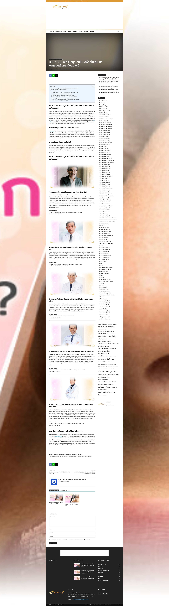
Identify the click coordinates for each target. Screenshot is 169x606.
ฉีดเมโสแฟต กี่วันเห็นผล (104, 233)
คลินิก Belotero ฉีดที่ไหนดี (105, 114)
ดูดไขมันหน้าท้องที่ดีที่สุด (113, 374)
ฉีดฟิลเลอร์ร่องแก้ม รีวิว (102, 368)
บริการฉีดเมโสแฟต (103, 379)
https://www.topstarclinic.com (63, 481)
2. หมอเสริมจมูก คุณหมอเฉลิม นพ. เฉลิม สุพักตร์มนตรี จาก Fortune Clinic (64, 95)
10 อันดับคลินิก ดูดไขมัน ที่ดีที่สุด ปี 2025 (108, 86)
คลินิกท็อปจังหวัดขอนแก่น (105, 168)
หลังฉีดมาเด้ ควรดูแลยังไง (105, 293)
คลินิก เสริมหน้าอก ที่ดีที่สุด (105, 142)
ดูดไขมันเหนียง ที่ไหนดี (104, 257)
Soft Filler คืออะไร (103, 113)
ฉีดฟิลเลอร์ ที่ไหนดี (102, 362)
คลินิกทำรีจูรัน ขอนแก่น (104, 178)
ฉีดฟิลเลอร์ (111, 359)
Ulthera (115, 324)
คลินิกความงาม (61, 0)
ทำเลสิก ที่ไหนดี (102, 261)
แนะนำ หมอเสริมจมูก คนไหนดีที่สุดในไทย (84, 456)
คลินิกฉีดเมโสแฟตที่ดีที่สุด (104, 341)
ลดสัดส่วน (101, 277)
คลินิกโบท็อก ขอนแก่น (104, 212)
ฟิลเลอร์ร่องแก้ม (100, 384)
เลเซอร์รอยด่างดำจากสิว (104, 313)
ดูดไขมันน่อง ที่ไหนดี (104, 253)
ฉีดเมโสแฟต (103, 371)
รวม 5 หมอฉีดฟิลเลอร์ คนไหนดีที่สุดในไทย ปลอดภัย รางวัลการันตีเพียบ (56, 503)
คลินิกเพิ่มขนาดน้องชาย (104, 204)
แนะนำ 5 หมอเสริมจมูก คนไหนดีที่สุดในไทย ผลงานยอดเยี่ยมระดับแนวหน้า (64, 88)
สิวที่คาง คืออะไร (103, 287)
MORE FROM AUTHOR (65, 490)
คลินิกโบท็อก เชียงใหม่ (104, 216)
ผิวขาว (66, 0)
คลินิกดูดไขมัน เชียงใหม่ (104, 166)
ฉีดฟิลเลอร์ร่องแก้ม (111, 362)
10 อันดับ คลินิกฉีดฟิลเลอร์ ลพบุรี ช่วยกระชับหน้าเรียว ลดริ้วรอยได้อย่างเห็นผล (84, 473)
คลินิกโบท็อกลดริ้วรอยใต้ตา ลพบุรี (107, 221)
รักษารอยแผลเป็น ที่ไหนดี (105, 269)
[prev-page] (50, 508)
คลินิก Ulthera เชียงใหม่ (104, 134)
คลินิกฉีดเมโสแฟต (102, 339)
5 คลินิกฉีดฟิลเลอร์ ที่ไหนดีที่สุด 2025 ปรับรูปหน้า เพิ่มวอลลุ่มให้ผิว (87, 577)
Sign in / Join (51, 0)
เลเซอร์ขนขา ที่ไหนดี (104, 305)
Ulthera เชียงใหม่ (102, 326)
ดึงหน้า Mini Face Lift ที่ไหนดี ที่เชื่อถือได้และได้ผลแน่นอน (59, 473)
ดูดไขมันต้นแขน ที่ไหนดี (104, 249)
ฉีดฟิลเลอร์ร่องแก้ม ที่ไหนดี (112, 364)
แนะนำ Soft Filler (102, 389)
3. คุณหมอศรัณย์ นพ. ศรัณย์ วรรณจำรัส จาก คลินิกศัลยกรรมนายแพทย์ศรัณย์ (64, 96)
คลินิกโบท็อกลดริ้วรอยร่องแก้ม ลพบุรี (107, 218)
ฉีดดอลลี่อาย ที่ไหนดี (104, 227)
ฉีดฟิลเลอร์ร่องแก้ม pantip (102, 364)
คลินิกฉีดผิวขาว (102, 333)
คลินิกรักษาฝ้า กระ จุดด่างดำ (105, 194)
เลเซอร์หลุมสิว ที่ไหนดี (104, 315)
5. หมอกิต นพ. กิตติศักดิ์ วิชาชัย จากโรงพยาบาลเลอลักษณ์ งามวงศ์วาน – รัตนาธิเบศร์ (65, 99)
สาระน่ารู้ (73, 0)
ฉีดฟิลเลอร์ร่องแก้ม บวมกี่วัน (102, 366)
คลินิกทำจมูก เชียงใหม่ (104, 174)
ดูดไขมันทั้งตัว (113, 372)
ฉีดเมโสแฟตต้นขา (103, 237)
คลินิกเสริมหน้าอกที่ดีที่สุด (104, 351)
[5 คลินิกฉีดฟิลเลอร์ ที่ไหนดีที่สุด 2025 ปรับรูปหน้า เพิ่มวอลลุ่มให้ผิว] (77, 578)
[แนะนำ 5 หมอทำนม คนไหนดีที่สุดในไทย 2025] (72, 498)
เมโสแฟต (101, 297)
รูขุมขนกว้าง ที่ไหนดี (104, 273)
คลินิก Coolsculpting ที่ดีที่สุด (106, 118)
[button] (118, 31)
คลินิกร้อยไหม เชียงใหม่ (104, 192)
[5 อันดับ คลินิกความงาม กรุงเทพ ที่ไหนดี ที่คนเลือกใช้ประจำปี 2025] (77, 572)
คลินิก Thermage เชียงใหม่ (105, 128)
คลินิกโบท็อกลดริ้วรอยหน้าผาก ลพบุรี (107, 219)
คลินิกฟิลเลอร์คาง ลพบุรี (104, 184)
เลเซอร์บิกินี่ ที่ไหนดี (103, 309)
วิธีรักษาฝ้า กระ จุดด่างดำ (105, 279)
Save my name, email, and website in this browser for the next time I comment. (70, 540)
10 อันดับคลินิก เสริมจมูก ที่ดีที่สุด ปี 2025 (108, 89)
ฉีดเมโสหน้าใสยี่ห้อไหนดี (105, 231)
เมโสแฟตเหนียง (102, 299)
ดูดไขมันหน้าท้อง (102, 374)
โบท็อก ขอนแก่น (102, 395)
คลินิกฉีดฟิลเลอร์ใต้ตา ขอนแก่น (106, 162)
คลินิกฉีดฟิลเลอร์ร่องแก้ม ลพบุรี (106, 160)
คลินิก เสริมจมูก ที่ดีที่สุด (104, 140)
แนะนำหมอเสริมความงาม (53, 59)
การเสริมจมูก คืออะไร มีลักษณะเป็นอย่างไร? (59, 89)
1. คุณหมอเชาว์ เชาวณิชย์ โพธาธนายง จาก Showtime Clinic (62, 94)
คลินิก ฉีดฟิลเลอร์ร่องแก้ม (111, 333)
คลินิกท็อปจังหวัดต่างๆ (104, 170)
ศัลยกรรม (85, 0)
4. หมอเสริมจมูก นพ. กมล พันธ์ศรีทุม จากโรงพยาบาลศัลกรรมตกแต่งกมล (63, 98)
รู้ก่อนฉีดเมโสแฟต (103, 271)
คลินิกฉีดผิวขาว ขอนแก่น (105, 152)
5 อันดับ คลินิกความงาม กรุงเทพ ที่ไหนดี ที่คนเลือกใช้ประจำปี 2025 (87, 571)
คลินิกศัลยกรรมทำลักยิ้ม (104, 202)
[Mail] (103, 594)
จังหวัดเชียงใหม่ (102, 359)
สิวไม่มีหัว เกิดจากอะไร (104, 291)
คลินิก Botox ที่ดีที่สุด (104, 116)
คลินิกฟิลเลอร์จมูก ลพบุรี (104, 186)
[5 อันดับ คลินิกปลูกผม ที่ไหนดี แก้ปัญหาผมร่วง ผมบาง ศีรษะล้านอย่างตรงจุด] (77, 565)
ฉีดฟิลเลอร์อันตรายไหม (104, 229)
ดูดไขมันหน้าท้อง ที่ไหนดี (105, 255)
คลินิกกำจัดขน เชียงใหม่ (104, 144)
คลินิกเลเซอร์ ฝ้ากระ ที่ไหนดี (105, 206)
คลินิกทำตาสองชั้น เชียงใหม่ (105, 176)
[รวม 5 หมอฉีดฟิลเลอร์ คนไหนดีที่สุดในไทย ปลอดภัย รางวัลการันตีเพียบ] (56, 497)
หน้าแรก (56, 0)
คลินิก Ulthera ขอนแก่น (104, 130)
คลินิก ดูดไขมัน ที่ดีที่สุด (104, 138)
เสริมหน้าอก (114, 387)
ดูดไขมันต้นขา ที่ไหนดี (104, 247)
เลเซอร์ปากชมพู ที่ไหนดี (104, 311)
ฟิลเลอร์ (69, 0)
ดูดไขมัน (77, 0)
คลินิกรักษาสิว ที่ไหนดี (103, 346)
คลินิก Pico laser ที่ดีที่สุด (105, 122)
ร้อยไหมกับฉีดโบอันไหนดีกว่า (106, 267)
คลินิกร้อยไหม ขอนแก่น (104, 190)
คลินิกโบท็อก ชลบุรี (103, 214)
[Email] (56, 75)
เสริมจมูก (108, 387)
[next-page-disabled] (52, 508)
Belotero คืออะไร (103, 107)
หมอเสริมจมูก (80, 454)
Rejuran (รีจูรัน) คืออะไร (105, 111)
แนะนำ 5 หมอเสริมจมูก (72, 456)
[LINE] (53, 75)
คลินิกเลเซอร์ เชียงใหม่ (104, 208)
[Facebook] (50, 75)
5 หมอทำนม (102, 103)
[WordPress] (106, 594)
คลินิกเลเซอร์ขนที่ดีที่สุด (104, 210)
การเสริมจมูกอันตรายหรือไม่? (56, 91)
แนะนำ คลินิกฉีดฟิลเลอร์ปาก (107, 392)
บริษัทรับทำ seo (109, 405)
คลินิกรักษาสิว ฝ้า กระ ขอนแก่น (106, 196)
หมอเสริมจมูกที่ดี (58, 436)
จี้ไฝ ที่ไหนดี (102, 225)
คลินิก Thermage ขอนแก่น (105, 126)
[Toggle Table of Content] (92, 86)
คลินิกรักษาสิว (115, 344)
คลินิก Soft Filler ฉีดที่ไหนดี (105, 124)
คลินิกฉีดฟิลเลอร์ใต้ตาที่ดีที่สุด (107, 336)
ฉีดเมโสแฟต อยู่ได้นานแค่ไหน (106, 235)
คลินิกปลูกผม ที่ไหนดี (104, 180)
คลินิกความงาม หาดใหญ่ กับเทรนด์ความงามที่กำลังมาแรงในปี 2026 (108, 82)
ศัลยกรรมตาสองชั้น (108, 384)
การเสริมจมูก (51, 131)
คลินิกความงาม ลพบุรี (104, 148)
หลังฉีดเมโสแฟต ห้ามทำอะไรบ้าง (107, 295)
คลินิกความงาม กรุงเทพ (102, 329)
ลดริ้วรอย (81, 0)
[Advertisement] (96, 7)
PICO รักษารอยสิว (103, 109)
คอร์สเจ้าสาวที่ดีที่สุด (104, 223)
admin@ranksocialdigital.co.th (81, 599)
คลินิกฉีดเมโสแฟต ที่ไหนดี (104, 344)
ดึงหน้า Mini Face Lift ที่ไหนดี (106, 243)
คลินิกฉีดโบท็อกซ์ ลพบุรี (104, 164)
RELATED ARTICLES (54, 490)
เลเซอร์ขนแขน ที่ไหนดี (104, 307)
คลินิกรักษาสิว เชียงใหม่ (104, 198)
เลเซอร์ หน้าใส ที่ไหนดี (104, 303)
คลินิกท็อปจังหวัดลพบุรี (104, 172)
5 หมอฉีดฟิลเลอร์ (103, 101)
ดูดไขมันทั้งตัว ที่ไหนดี (104, 251)
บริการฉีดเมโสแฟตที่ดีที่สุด (104, 382)
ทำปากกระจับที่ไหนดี (104, 259)
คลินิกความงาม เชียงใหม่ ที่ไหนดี (106, 331)
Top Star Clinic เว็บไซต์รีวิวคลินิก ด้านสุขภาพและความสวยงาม (60, 68)
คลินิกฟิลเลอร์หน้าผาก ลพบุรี (105, 188)
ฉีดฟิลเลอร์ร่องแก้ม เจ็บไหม (111, 368)
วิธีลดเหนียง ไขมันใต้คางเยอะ (106, 281)
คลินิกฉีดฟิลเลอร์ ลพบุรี (104, 156)
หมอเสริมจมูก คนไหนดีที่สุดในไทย (55, 456)
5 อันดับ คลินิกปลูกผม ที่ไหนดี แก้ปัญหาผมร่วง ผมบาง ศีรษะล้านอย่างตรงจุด (88, 565)
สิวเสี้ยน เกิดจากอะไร (104, 289)
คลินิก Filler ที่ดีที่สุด (103, 120)
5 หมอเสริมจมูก (60, 59)
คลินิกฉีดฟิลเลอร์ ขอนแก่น (105, 154)
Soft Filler (110, 324)
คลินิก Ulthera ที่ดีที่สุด (104, 132)
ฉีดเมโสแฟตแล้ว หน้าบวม (105, 241)
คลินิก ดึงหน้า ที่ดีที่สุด (104, 136)
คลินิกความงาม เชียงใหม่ (105, 150)
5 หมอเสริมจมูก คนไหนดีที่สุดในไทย (65, 454)
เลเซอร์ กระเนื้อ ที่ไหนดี (104, 301)
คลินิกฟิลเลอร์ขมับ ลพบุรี (105, 182)
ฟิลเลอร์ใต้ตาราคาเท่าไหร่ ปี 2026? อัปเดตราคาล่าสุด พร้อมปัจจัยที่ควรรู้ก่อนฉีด (109, 78)
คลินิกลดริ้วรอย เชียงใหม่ (105, 200)
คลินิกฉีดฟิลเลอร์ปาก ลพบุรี (105, 158)
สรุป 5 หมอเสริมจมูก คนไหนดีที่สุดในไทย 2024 (59, 101)
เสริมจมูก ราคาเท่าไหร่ (104, 317)
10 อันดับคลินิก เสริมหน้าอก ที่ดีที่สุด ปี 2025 (109, 92)
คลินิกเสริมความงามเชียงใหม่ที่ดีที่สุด (107, 348)
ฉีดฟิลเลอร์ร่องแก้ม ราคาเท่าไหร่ (113, 366)
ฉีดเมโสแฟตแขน (103, 239)
